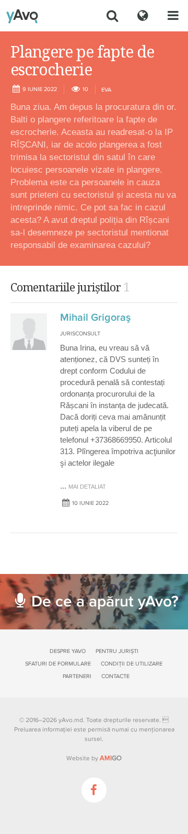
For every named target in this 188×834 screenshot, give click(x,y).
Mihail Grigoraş (95, 317)
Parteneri (77, 676)
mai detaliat (87, 486)
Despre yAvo (68, 651)
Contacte (115, 676)
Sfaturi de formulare (58, 663)
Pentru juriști (117, 651)
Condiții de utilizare (131, 663)
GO (111, 758)
